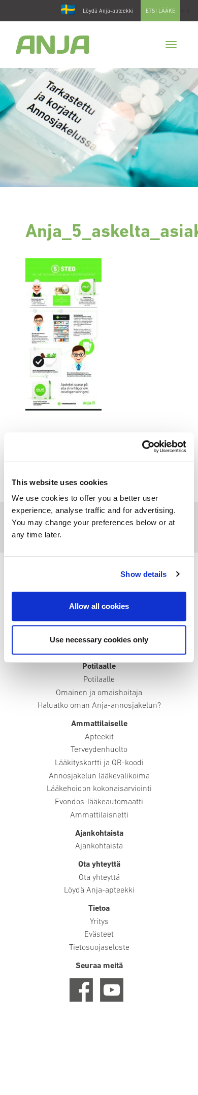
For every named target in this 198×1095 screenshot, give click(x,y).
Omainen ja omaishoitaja (99, 693)
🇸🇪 (68, 11)
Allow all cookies (99, 606)
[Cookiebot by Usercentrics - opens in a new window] (142, 446)
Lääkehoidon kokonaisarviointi (99, 789)
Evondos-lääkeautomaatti (99, 802)
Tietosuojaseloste (99, 948)
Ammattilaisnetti (99, 815)
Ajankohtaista (99, 846)
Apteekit (99, 737)
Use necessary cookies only (99, 639)
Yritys (99, 922)
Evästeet (99, 935)
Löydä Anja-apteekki (108, 11)
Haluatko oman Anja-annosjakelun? (99, 706)
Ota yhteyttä (99, 878)
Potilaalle (99, 680)
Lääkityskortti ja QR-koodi (99, 763)
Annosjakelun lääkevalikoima (99, 776)
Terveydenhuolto (99, 750)
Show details (143, 574)
